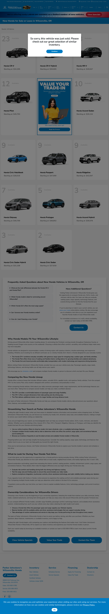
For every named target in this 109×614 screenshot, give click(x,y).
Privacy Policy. (89, 605)
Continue (54, 51)
